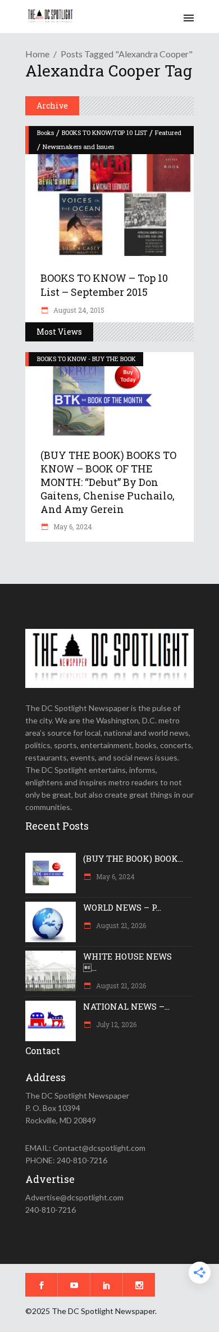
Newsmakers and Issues (78, 146)
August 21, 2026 (120, 925)
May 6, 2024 (72, 526)
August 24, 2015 (78, 309)
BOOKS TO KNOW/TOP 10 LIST (104, 132)
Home (37, 53)
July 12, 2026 (115, 1024)
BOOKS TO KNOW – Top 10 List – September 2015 (104, 285)
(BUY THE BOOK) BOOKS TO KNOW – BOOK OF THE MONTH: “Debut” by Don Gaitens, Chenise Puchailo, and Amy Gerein (108, 482)
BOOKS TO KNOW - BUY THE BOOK (86, 358)
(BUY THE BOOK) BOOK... (133, 858)
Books (45, 132)
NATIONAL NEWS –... (126, 1006)
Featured (168, 132)
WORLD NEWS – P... (122, 907)
